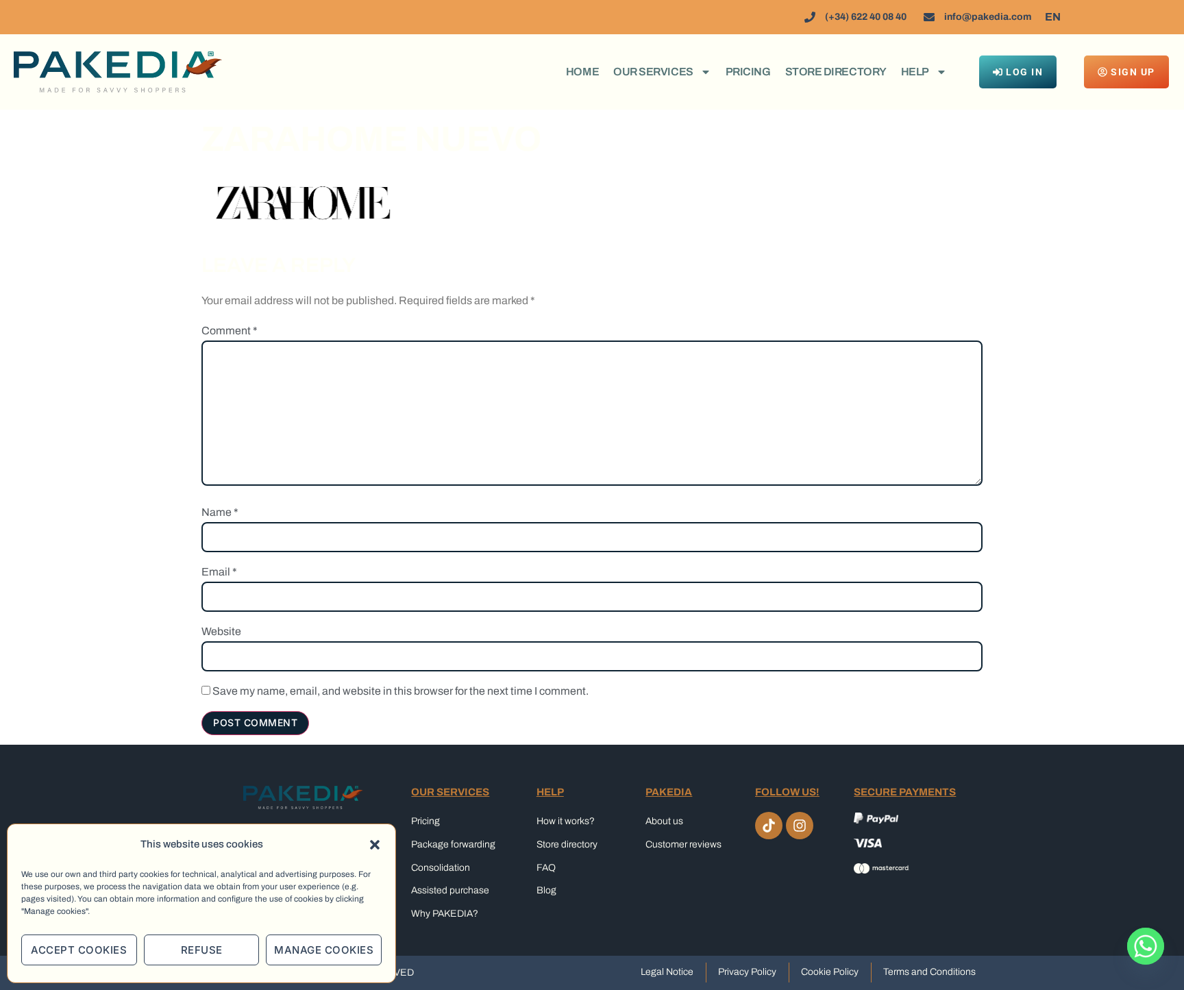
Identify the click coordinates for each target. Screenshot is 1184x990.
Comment (229, 330)
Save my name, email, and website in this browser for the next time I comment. (400, 691)
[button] (375, 845)
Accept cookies (79, 949)
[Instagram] (799, 825)
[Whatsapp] (1145, 954)
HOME (582, 71)
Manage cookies (323, 949)
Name (219, 512)
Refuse (202, 949)
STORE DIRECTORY (836, 71)
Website (221, 631)
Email (219, 572)
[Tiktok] (768, 825)
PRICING (748, 71)
